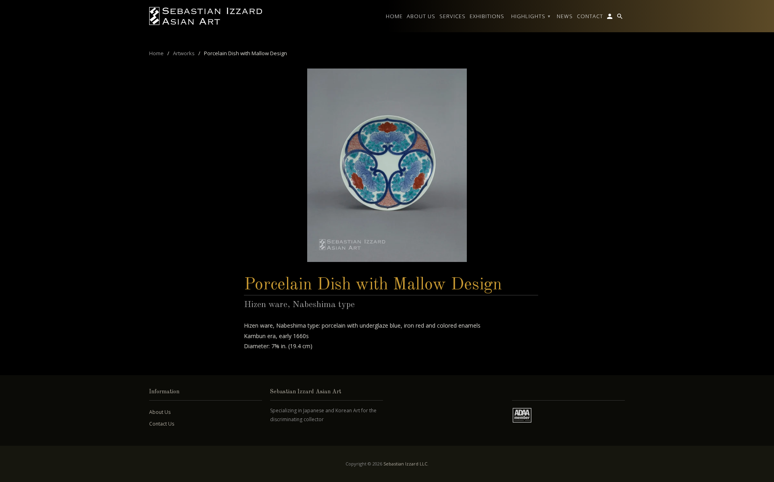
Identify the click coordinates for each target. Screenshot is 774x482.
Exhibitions (487, 16)
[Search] (620, 17)
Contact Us (161, 423)
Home (394, 16)
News (565, 16)
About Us (160, 412)
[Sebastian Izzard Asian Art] (205, 16)
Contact (590, 16)
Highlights (531, 16)
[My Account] (610, 17)
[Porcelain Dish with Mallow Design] (387, 165)
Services (452, 16)
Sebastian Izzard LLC (405, 464)
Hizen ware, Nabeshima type (299, 304)
